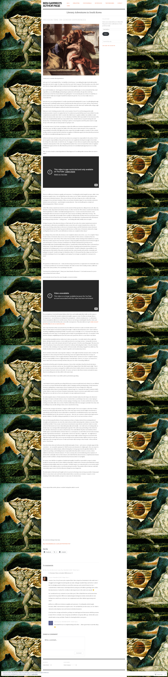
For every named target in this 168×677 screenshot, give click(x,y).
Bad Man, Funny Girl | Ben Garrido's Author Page (53, 570)
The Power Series (109, 3)
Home (68, 5)
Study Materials (87, 3)
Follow (105, 34)
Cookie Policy (34, 674)
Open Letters (76, 3)
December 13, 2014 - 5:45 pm (59, 577)
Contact (119, 3)
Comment (79, 653)
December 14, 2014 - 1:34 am (68, 621)
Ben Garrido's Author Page (52, 4)
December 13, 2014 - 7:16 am (70, 570)
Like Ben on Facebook (108, 45)
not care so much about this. (57, 323)
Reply (77, 570)
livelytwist (51, 577)
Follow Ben (105, 19)
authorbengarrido (57, 621)
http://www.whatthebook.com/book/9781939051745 (56, 543)
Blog (68, 3)
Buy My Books (98, 3)
